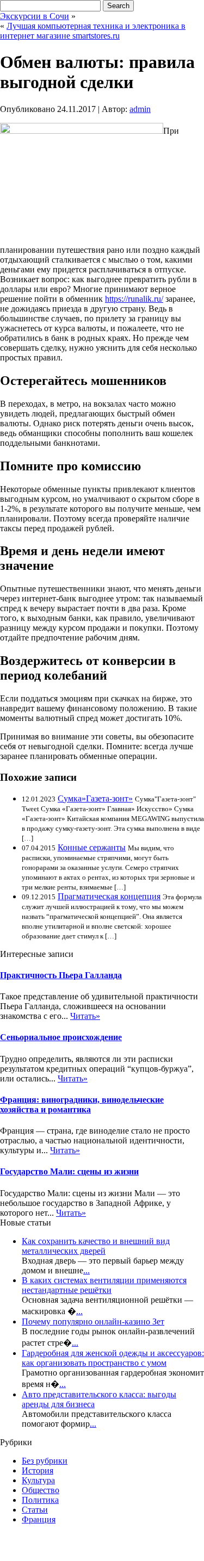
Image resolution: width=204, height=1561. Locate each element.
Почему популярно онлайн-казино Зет (93, 1321)
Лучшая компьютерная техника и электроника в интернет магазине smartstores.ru (93, 30)
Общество (40, 1490)
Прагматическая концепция (109, 896)
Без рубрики (44, 1460)
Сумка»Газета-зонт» (95, 798)
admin (140, 109)
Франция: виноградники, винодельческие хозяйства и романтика (82, 1104)
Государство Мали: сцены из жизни (69, 1171)
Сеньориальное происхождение (61, 1037)
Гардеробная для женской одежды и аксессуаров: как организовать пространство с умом (113, 1357)
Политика (40, 1499)
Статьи (35, 1509)
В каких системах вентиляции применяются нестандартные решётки (104, 1285)
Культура (38, 1480)
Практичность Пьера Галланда (61, 975)
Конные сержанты (92, 847)
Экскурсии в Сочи (34, 16)
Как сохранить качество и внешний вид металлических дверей (96, 1245)
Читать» (85, 1016)
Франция (38, 1519)
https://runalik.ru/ (134, 298)
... (86, 1270)
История (37, 1470)
